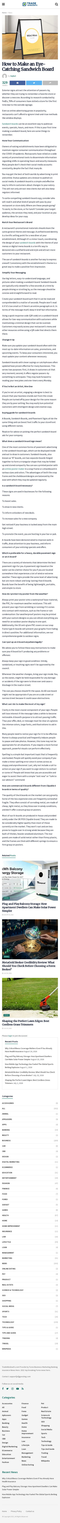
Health (5, 1215)
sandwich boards (27, 242)
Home (4, 13)
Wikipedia (6, 1349)
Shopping (6, 1300)
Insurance (7, 1231)
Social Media (8, 1306)
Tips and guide (9, 1333)
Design (5, 1156)
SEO (4, 1295)
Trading (6, 1338)
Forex (5, 1199)
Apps (4, 1124)
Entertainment (9, 1178)
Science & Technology (12, 1290)
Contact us (30, 1511)
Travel (5, 1343)
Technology (8, 1322)
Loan (4, 1247)
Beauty (5, 1135)
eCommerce (7, 1167)
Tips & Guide (8, 1327)
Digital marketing (10, 1162)
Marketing (7, 1258)
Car (3, 1146)
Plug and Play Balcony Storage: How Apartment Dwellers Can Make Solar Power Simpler (29, 907)
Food (4, 1194)
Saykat (13, 76)
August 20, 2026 (8, 915)
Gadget (5, 1204)
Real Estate (7, 1284)
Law (4, 1236)
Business (6, 1140)
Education (7, 1172)
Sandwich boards (10, 123)
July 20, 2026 (7, 973)
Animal (5, 1114)
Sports (5, 1311)
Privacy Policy (16, 1511)
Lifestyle (6, 1242)
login (10, 1035)
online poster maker (14, 468)
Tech (4, 1317)
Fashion (6, 1183)
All (3, 1108)
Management (8, 1252)
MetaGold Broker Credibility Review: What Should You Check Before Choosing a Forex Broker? (28, 966)
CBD (4, 1151)
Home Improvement (11, 1226)
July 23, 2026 (7, 1028)
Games (5, 1210)
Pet (3, 1274)
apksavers (7, 1119)
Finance (5, 1188)
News (10, 13)
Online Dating (8, 1268)
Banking (6, 1130)
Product (6, 1279)
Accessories (8, 1103)
